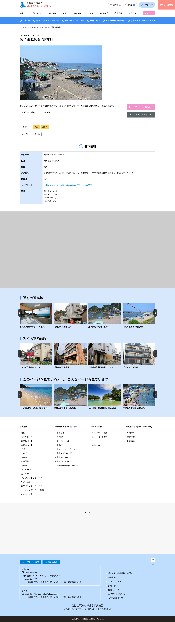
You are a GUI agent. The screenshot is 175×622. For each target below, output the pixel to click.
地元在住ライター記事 (115, 20)
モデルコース (36, 13)
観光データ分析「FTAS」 (68, 466)
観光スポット (36, 27)
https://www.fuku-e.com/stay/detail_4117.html (139, 356)
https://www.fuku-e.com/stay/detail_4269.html (104, 356)
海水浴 (37, 134)
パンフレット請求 (31, 562)
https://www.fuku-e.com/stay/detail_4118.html (70, 356)
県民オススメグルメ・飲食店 (143, 20)
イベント (77, 13)
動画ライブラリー (64, 461)
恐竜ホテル (95, 20)
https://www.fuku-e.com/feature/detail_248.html (36, 397)
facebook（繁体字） (100, 437)
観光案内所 (113, 577)
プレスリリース (114, 581)
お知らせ (25, 474)
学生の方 (60, 445)
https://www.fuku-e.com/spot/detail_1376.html (139, 397)
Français (131, 441)
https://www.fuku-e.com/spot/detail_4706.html (36, 315)
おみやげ (104, 13)
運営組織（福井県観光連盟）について (124, 573)
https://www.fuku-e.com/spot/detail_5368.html (139, 315)
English (130, 433)
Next (155, 313)
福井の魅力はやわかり (74, 20)
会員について (113, 590)
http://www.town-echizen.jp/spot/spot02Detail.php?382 (69, 185)
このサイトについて (116, 594)
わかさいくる (27, 494)
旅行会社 (60, 433)
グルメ (90, 13)
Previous (20, 313)
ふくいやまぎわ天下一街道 (32, 490)
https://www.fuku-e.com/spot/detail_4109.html (70, 315)
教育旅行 (60, 437)
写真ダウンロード (64, 457)
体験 (65, 13)
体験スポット (27, 445)
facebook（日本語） (100, 433)
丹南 (36, 127)
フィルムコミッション (66, 449)
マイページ (150, 13)
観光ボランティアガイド (31, 486)
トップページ (24, 27)
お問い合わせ (52, 562)
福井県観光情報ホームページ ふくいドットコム (35, 5)
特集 (21, 13)
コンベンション (63, 441)
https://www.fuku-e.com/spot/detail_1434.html (104, 397)
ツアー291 (25, 482)
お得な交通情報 (166, 4)
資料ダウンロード (64, 453)
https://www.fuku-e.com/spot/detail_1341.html (104, 315)
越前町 (44, 127)
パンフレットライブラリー (32, 478)
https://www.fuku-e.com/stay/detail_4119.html (36, 356)
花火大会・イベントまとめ (47, 20)
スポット (52, 13)
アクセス (132, 13)
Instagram (96, 445)
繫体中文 (131, 437)
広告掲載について (115, 598)
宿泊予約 (118, 13)
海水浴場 (26, 20)
